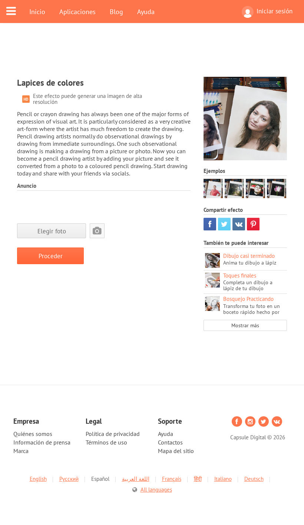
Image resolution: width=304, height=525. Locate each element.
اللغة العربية (135, 478)
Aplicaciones (77, 11)
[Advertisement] (152, 54)
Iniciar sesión (275, 11)
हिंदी (198, 478)
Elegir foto (51, 231)
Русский (69, 478)
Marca (21, 451)
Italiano (223, 478)
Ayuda (146, 11)
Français (171, 478)
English (38, 478)
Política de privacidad (113, 433)
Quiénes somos (32, 433)
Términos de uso (106, 442)
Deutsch (254, 478)
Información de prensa (41, 442)
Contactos (170, 442)
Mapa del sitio (176, 451)
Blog (116, 11)
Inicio (37, 11)
